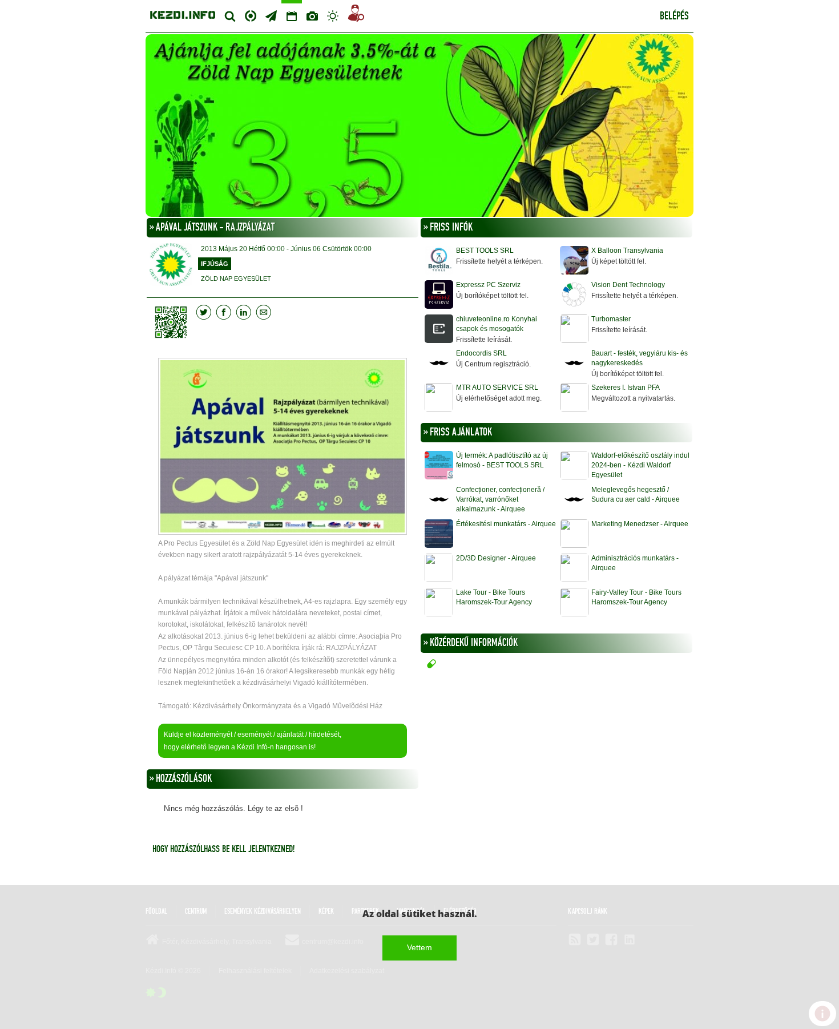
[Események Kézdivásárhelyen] (291, 16)
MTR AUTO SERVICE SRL (497, 388)
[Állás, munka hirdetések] (356, 15)
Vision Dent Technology (628, 285)
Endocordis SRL (481, 353)
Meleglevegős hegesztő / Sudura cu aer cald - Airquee (635, 494)
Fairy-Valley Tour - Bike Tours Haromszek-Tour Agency (636, 597)
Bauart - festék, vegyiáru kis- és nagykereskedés (639, 358)
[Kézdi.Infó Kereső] (230, 16)
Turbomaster (611, 319)
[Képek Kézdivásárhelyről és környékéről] (312, 16)
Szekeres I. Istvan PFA (625, 388)
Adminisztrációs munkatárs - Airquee (635, 563)
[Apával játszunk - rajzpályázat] (282, 447)
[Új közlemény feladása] (271, 16)
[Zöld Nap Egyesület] (419, 127)
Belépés (674, 16)
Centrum (250, 14)
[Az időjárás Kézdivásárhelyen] (332, 16)
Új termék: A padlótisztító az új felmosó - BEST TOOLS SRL (502, 460)
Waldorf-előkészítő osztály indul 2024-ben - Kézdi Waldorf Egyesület (640, 465)
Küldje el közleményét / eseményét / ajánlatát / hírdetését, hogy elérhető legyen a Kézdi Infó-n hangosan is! (252, 741)
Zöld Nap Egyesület (236, 278)
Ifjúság (214, 263)
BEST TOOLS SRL (485, 251)
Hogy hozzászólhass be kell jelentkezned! (223, 849)
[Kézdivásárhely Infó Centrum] (183, 13)
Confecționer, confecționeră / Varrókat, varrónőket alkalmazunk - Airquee (500, 499)
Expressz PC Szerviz (488, 285)
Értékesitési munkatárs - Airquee (506, 524)
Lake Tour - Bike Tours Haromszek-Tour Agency (494, 597)
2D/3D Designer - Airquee (496, 558)
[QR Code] (173, 322)
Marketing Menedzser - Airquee (639, 524)
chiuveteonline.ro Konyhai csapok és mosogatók (496, 324)
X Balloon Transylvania (627, 251)
